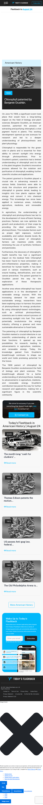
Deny (3, 787)
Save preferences (18, 791)
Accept (3, 783)
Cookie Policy (33, 691)
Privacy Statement (8, 694)
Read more (11, 463)
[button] (21, 734)
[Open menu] (7, 3)
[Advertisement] (21, 37)
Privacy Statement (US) (9, 696)
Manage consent (5, 801)
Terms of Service (31, 769)
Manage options (8, 774)
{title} (6, 794)
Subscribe (36, 3)
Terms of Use (14, 691)
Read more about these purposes (12, 779)
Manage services (8, 775)
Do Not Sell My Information (31, 694)
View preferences (6, 791)
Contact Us (22, 415)
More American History (21, 604)
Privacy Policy (24, 691)
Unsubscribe (18, 694)
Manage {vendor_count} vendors (12, 777)
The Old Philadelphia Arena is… (21, 585)
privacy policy (24, 641)
